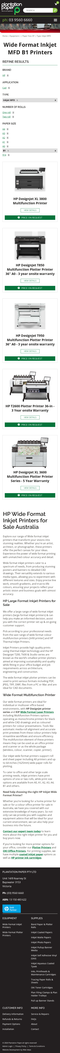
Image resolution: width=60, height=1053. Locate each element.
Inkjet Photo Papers (41, 942)
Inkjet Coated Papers (41, 932)
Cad (4, 87)
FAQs (33, 1019)
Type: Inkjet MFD (44, 36)
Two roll (6, 116)
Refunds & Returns (12, 1019)
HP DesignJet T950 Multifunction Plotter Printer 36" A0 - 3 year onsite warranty (30, 339)
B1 (4, 150)
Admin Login (7, 1046)
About (34, 1024)
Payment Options (11, 1024)
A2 (3, 137)
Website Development (11, 1050)
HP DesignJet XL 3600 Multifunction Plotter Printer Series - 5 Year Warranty (30, 476)
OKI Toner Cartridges (42, 987)
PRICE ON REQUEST (31, 217)
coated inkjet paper (31, 854)
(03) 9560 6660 (13, 893)
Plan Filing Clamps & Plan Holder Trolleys (44, 994)
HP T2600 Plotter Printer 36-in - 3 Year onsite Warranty (30, 408)
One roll (6, 112)
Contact (35, 1029)
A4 (3, 129)
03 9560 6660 (17, 19)
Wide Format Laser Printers (37, 712)
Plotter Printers (41, 847)
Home (5, 36)
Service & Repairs (40, 1014)
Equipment (14, 36)
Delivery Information (13, 1014)
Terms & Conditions (37, 1046)
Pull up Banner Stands (42, 1000)
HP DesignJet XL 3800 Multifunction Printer (30, 201)
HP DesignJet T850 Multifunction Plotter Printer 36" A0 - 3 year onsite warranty (30, 269)
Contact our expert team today (22, 831)
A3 (3, 133)
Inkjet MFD (9, 100)
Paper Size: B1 (28, 36)
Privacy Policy (20, 1046)
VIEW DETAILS (30, 210)
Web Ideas (27, 1050)
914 (4, 154)
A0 (3, 146)
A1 (3, 141)
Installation (8, 1029)
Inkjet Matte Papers (41, 937)
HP (3, 75)
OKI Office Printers (14, 851)
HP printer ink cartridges (26, 857)
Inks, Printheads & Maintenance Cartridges (43, 973)
